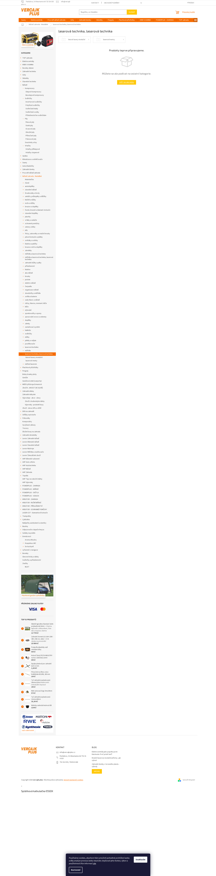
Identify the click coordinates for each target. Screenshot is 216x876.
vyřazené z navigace (30, 550)
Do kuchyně (29, 546)
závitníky (28, 250)
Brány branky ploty (29, 374)
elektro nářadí (30, 283)
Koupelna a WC (30, 543)
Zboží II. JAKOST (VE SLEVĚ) (32, 388)
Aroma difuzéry (31, 540)
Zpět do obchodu (126, 82)
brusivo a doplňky (31, 206)
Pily (26, 119)
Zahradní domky (28, 169)
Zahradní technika (29, 71)
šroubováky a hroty (32, 193)
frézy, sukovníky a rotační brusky (37, 233)
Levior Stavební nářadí (30, 445)
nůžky (27, 337)
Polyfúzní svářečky (33, 105)
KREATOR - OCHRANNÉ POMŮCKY (34, 509)
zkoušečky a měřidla (32, 293)
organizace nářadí (31, 290)
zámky (27, 323)
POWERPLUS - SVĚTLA (30, 492)
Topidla (25, 475)
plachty (28, 216)
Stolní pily (29, 125)
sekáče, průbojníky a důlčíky (35, 196)
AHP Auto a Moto (28, 462)
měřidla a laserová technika (35, 254)
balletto (28, 330)
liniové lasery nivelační (34, 357)
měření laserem (31, 364)
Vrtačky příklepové (33, 149)
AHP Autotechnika (29, 465)
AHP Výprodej (27, 482)
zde (94, 863)
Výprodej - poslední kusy (34, 404)
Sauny (24, 162)
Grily (24, 75)
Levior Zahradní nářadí (30, 438)
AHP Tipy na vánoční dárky (32, 479)
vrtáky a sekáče (31, 220)
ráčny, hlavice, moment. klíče (36, 303)
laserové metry (31, 360)
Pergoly (25, 371)
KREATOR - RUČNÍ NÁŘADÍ (31, 502)
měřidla (28, 350)
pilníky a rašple (30, 340)
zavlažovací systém (32, 327)
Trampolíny (26, 516)
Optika (24, 156)
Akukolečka (29, 179)
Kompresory (29, 88)
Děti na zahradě (28, 411)
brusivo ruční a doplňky (33, 247)
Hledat (132, 12)
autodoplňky (29, 186)
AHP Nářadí (26, 469)
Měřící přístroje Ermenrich (32, 384)
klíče (26, 306)
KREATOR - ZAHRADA (30, 499)
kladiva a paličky (31, 244)
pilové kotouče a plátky (34, 237)
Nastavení (75, 870)
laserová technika (31, 347)
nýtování (28, 310)
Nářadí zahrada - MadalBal (32, 176)
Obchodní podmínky (111, 3)
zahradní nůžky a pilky (33, 262)
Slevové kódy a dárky (30, 557)
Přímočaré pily (31, 135)
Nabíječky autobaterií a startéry (34, 523)
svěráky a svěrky (31, 240)
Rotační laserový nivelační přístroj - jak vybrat (106, 759)
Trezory (25, 428)
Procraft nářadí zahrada (31, 173)
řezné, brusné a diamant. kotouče (37, 210)
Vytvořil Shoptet (189, 780)
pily (26, 230)
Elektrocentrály (28, 61)
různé (27, 183)
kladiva (27, 269)
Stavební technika (29, 81)
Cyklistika (26, 519)
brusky (27, 276)
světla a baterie (31, 296)
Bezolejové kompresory (35, 95)
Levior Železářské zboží (31, 455)
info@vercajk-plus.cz (67, 752)
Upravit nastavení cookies (73, 780)
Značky (25, 563)
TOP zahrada (27, 58)
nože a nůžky (30, 203)
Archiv (97, 771)
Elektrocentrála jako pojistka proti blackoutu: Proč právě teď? (104, 753)
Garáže (25, 377)
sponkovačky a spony (33, 313)
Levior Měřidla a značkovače (33, 452)
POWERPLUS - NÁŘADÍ (30, 489)
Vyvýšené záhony (29, 425)
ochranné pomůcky (32, 223)
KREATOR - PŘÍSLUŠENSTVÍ (32, 506)
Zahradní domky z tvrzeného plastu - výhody (105, 765)
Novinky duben (28, 68)
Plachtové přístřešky (30, 367)
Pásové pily (30, 122)
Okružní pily (30, 132)
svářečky (28, 333)
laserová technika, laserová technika (39, 354)
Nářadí (24, 85)
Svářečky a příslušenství (31, 560)
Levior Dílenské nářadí (30, 442)
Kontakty (95, 3)
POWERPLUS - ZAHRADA (31, 486)
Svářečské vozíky (32, 112)
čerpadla (28, 286)
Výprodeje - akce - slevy (31, 398)
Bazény (25, 526)
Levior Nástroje (28, 448)
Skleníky (25, 78)
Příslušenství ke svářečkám (36, 115)
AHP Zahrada (27, 472)
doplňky (28, 320)
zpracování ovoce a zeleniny (35, 317)
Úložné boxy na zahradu (31, 431)
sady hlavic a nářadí (32, 300)
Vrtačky (28, 145)
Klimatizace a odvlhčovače (32, 159)
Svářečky (28, 98)
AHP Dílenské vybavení (30, 459)
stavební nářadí (31, 189)
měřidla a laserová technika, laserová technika (39, 258)
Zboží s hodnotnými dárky (35, 401)
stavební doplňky (31, 213)
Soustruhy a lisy (31, 142)
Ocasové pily (30, 129)
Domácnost (26, 536)
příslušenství (30, 266)
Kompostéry (27, 421)
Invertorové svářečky (34, 102)
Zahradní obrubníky (29, 435)
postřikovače (30, 344)
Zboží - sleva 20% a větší (31, 408)
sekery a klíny (30, 227)
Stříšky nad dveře (29, 415)
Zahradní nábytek (29, 394)
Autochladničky (28, 166)
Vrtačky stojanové (32, 152)
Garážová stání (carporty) (32, 381)
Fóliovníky (26, 418)
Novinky (25, 553)
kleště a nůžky (30, 200)
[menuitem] (23, 20)
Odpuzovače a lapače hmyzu (33, 529)
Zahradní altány (28, 391)
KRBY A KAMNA (27, 64)
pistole (27, 279)
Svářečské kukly (32, 108)
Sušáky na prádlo (28, 533)
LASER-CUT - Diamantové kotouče (35, 513)
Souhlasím (140, 859)
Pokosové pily (31, 139)
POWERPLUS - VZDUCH (30, 496)
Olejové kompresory (33, 92)
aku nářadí (29, 273)
